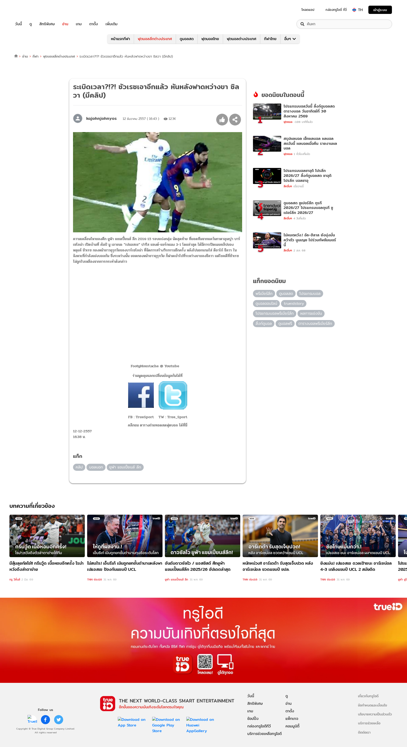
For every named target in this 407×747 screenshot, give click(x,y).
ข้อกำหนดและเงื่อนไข (372, 705)
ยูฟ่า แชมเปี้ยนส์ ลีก (125, 467)
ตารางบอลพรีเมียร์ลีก (315, 323)
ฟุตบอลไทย (210, 39)
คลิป (79, 467)
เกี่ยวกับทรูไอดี (368, 696)
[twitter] (58, 719)
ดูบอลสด (187, 39)
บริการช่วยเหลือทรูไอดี (264, 734)
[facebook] (45, 719)
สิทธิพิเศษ (47, 24)
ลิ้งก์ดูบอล (264, 323)
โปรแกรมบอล (310, 293)
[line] (32, 719)
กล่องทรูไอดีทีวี (259, 726)
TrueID (29, 10)
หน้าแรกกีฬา (120, 39)
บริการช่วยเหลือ (369, 723)
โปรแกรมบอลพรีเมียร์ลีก (275, 313)
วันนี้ (18, 24)
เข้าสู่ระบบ (380, 10)
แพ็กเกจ (291, 719)
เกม (79, 24)
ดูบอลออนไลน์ (266, 303)
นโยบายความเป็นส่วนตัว (375, 714)
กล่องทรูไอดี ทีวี (336, 9)
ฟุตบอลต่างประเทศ (241, 39)
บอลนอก (96, 467)
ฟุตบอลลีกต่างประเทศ (155, 39)
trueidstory (294, 303)
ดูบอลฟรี (285, 323)
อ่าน (65, 24)
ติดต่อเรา (364, 732)
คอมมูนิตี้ (292, 726)
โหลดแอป (307, 9)
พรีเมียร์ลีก (264, 293)
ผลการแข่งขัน (311, 313)
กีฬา (35, 56)
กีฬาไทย (270, 39)
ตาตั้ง (93, 24)
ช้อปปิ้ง (253, 719)
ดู (30, 24)
